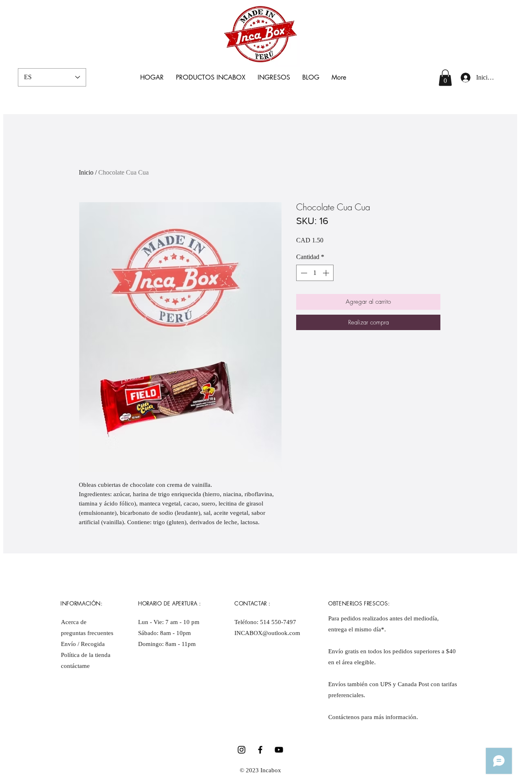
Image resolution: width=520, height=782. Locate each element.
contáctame (75, 666)
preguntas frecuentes (87, 633)
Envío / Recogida (83, 644)
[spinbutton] (315, 273)
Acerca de (74, 622)
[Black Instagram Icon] (241, 750)
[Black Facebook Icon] (260, 750)
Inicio (86, 172)
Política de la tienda (85, 655)
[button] (445, 77)
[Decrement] (303, 273)
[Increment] (326, 273)
